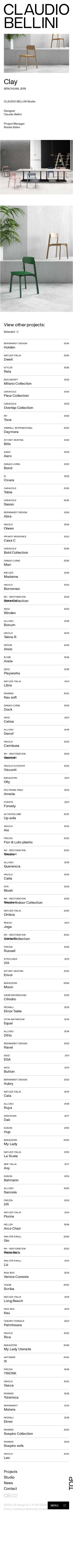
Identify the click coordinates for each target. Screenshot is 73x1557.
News (8, 1482)
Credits (44, 1509)
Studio (9, 1477)
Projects (11, 1471)
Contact (10, 1488)
